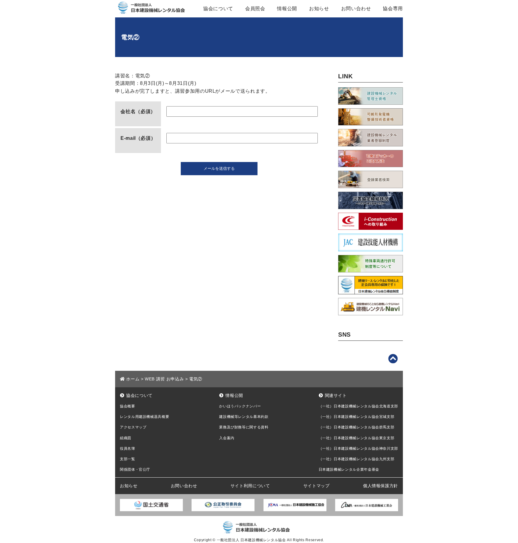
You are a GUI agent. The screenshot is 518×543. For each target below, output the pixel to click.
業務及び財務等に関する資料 (243, 427)
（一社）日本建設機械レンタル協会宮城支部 (356, 417)
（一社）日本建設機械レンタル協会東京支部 (356, 438)
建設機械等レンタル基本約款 (243, 417)
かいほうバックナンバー (240, 406)
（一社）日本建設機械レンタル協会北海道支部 (358, 406)
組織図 (125, 438)
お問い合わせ (356, 8)
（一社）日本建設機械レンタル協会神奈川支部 (358, 448)
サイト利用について (250, 485)
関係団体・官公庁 (135, 469)
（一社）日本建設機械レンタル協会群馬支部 (356, 427)
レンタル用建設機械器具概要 (144, 417)
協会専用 (393, 8)
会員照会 (255, 8)
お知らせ (319, 8)
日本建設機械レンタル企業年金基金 (349, 469)
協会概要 (127, 406)
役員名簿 (127, 448)
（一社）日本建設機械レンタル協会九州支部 (356, 459)
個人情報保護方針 (380, 485)
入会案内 (226, 438)
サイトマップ (316, 485)
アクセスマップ (133, 427)
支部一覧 (127, 459)
